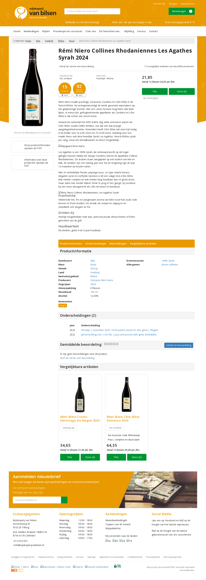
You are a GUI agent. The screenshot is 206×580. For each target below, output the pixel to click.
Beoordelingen (118, 243)
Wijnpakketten (113, 528)
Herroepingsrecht (172, 556)
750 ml (94, 291)
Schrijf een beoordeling (178, 345)
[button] (64, 88)
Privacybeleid (153, 556)
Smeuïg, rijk (68, 427)
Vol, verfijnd (115, 427)
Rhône (61, 41)
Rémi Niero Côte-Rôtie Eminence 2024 (123, 418)
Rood (71, 41)
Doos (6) (182, 91)
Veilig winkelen (64, 556)
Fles (155, 91)
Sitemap (91, 556)
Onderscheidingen (95, 243)
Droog (93, 268)
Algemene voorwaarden (111, 556)
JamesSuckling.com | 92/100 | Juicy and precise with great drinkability (118, 334)
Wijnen (46, 31)
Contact (153, 31)
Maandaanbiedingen (116, 520)
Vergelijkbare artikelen (143, 243)
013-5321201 (159, 3)
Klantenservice (188, 3)
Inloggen (173, 3)
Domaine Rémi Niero (101, 280)
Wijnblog (129, 31)
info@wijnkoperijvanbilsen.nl (29, 545)
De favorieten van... (110, 31)
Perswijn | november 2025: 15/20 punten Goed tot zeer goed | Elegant (119, 330)
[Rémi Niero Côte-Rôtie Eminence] (126, 394)
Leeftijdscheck (135, 556)
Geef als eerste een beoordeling (77, 357)
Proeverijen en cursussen (67, 31)
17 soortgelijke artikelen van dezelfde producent (169, 66)
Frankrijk (49, 41)
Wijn (38, 41)
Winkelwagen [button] (181, 11)
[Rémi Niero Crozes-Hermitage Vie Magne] (80, 394)
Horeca (141, 31)
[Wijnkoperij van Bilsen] (35, 13)
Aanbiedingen (31, 31)
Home (16, 31)
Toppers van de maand (117, 524)
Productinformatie (71, 243)
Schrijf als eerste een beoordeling (76, 66)
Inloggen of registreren (23, 556)
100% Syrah (168, 260)
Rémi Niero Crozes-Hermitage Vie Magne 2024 (79, 418)
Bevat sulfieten (170, 264)
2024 (93, 284)
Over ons (90, 31)
